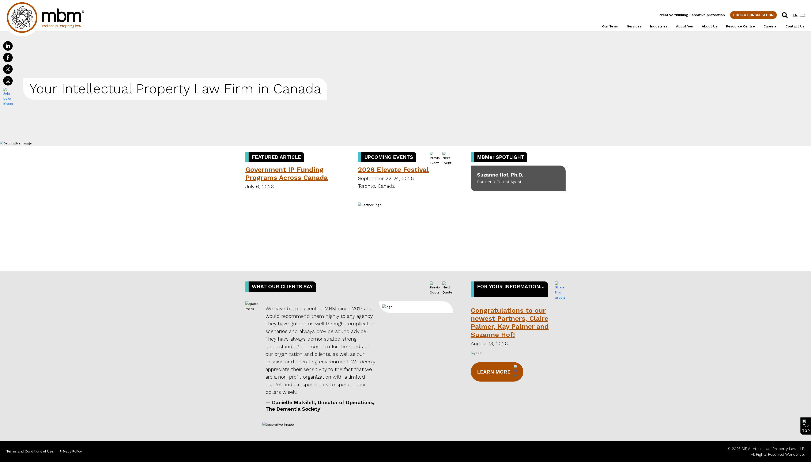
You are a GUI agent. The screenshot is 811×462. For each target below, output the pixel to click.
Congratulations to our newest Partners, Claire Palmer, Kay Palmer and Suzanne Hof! (510, 322)
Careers (770, 26)
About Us (709, 26)
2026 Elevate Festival (393, 170)
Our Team (610, 26)
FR (802, 15)
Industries (658, 26)
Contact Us (794, 26)
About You (684, 26)
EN (795, 15)
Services (634, 26)
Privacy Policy (71, 451)
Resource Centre (740, 26)
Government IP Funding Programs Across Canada (286, 174)
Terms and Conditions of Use (29, 451)
